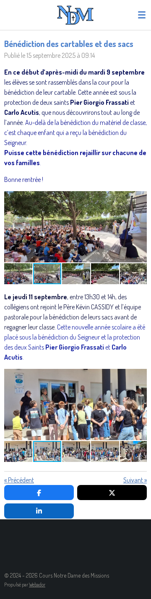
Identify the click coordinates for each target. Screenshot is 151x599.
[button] (139, 198)
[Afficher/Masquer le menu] (142, 14)
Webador (37, 584)
